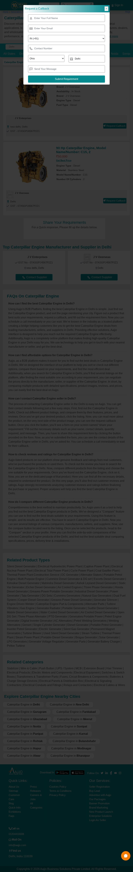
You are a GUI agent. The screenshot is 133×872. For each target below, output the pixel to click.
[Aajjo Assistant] (125, 856)
